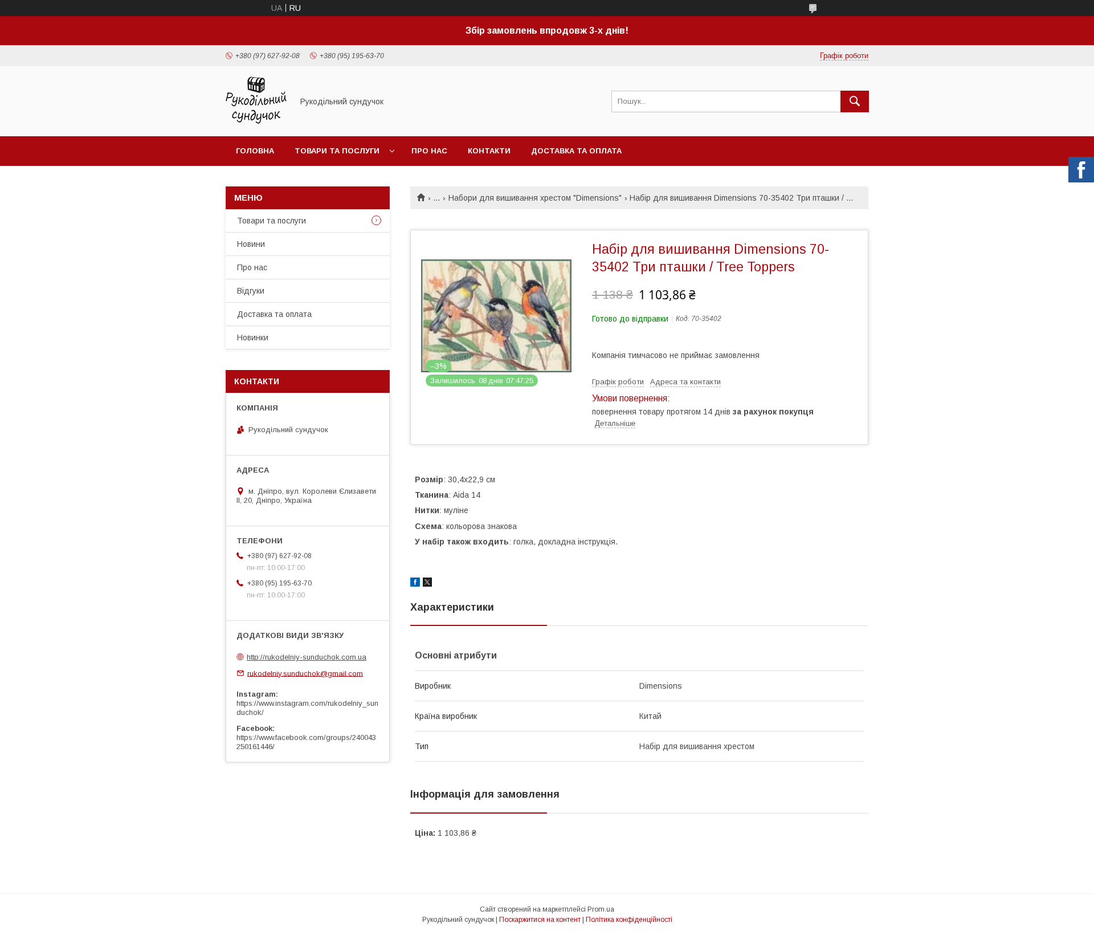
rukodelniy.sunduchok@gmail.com (305, 673)
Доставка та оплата (576, 151)
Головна (255, 151)
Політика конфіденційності (629, 920)
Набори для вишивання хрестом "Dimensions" (535, 197)
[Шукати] (854, 101)
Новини (251, 244)
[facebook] (415, 583)
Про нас (429, 151)
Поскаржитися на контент (540, 920)
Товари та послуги (337, 151)
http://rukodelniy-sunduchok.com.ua (306, 657)
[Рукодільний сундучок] (256, 121)
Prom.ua (600, 909)
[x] (427, 583)
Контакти (489, 151)
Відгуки (250, 290)
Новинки (252, 337)
